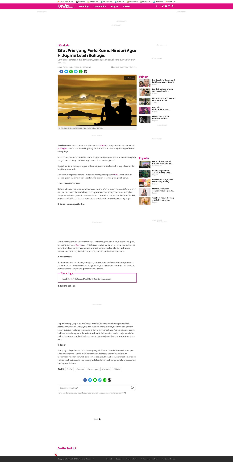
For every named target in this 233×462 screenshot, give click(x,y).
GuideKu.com (146, 1)
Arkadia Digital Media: (66, 1)
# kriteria (105, 369)
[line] (71, 71)
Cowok (78, 245)
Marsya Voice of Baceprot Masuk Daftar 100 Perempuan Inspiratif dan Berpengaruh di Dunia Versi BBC (163, 99)
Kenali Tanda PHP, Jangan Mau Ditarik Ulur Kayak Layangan (86, 279)
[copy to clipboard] (85, 71)
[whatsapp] (80, 71)
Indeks (126, 6)
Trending (84, 6)
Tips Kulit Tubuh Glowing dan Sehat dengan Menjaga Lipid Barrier (163, 199)
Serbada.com (171, 1)
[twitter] (66, 71)
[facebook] (61, 71)
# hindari (117, 369)
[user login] (156, 7)
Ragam (114, 6)
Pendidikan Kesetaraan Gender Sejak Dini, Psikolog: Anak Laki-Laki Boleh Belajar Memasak (162, 90)
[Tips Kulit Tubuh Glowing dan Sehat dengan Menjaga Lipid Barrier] (144, 201)
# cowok (80, 369)
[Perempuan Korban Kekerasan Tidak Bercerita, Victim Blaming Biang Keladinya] (144, 119)
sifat (115, 174)
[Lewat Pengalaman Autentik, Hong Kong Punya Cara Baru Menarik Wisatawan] (144, 174)
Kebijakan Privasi (168, 459)
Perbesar (131, 78)
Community (99, 6)
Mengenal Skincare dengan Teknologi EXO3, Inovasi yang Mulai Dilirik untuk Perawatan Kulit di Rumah (163, 190)
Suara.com (81, 1)
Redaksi (119, 459)
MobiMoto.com (133, 1)
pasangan (62, 148)
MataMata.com (94, 1)
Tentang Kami (131, 459)
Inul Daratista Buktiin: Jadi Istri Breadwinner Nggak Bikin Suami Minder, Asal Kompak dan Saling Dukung (163, 81)
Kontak (109, 459)
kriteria (103, 145)
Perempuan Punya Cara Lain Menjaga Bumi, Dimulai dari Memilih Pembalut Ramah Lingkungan (162, 181)
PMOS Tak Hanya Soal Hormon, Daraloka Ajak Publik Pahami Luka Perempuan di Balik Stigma (162, 163)
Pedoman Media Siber (149, 459)
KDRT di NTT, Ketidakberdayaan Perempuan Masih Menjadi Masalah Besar (163, 108)
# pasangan (92, 369)
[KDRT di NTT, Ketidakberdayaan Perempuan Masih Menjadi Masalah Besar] (144, 110)
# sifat (69, 369)
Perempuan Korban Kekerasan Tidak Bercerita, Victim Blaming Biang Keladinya (163, 117)
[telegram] (75, 71)
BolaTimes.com (107, 1)
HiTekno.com (120, 1)
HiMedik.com (159, 1)
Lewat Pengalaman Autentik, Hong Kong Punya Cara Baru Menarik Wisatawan (163, 172)
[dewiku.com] (66, 6)
